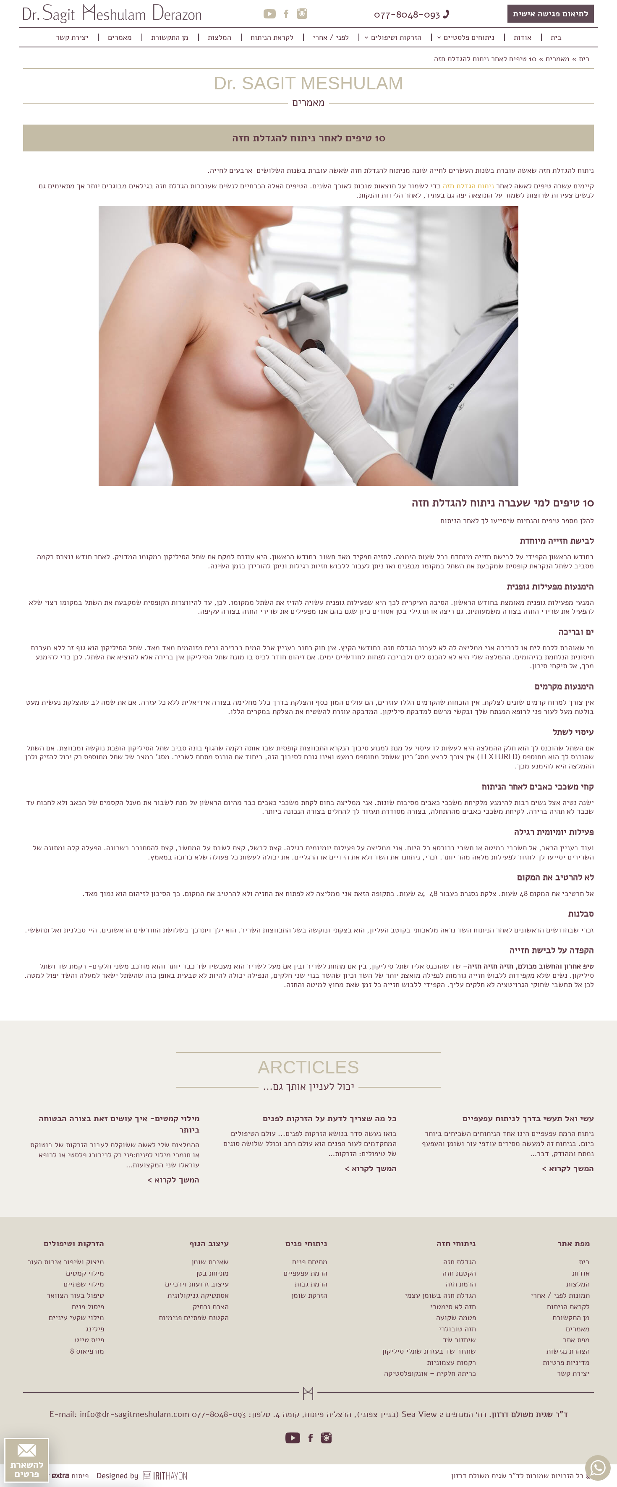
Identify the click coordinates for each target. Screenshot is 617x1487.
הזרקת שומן (309, 1295)
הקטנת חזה (459, 1273)
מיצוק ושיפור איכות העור (65, 1262)
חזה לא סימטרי (453, 1307)
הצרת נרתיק (211, 1307)
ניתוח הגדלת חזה (468, 186)
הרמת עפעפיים (305, 1273)
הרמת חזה (461, 1284)
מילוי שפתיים (83, 1284)
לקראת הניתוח (568, 1307)
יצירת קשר (573, 1373)
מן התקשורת (571, 1318)
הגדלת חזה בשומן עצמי (440, 1295)
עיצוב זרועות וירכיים (197, 1284)
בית (584, 59)
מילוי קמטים (85, 1273)
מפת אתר (576, 1340)
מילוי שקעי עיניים (76, 1318)
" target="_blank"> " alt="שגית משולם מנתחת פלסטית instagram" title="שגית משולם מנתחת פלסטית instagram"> (326, 1437)
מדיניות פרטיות (566, 1362)
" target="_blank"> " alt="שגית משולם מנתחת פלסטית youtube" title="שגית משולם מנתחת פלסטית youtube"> (293, 1438)
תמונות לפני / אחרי (560, 1295)
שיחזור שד (459, 1340)
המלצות (578, 1284)
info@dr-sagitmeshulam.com (134, 1414)
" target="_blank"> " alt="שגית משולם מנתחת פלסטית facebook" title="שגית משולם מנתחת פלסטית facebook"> (310, 1438)
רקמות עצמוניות (451, 1362)
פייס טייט (89, 1340)
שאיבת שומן (210, 1262)
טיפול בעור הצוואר (75, 1295)
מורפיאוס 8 (87, 1351)
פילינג (95, 1329)
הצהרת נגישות (568, 1351)
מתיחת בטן (212, 1273)
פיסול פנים (88, 1307)
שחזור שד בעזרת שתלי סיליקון (429, 1351)
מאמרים (558, 59)
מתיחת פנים (309, 1262)
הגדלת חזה (459, 1262)
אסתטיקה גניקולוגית (198, 1295)
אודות (581, 1273)
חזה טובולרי (457, 1329)
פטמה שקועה (456, 1318)
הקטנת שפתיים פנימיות (194, 1318)
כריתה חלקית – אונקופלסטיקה (430, 1373)
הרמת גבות (311, 1284)
